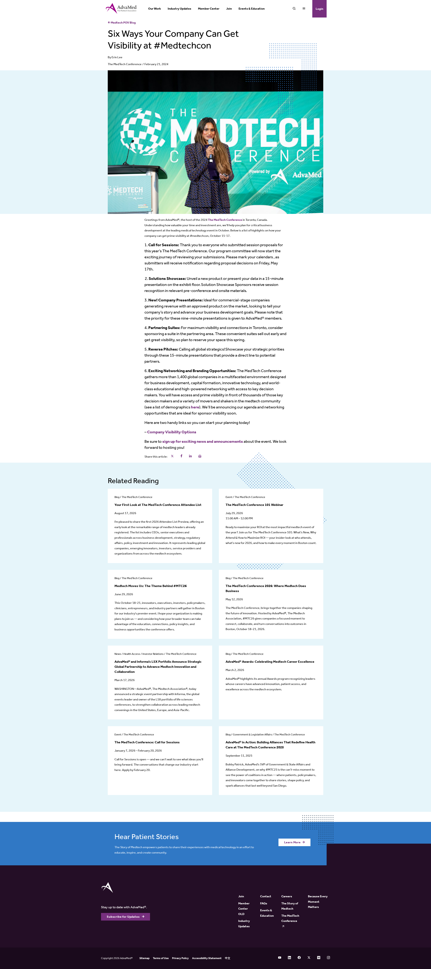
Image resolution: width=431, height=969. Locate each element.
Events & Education (252, 8)
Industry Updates (179, 8)
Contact (265, 896)
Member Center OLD (244, 909)
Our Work (154, 8)
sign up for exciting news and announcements (202, 441)
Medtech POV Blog (123, 22)
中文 (227, 958)
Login (319, 9)
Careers (286, 896)
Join (229, 8)
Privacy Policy (180, 958)
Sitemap (144, 958)
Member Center (208, 8)
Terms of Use (161, 958)
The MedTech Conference (125, 64)
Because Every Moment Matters (318, 901)
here (195, 407)
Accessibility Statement (207, 958)
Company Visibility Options (172, 432)
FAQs (263, 903)
